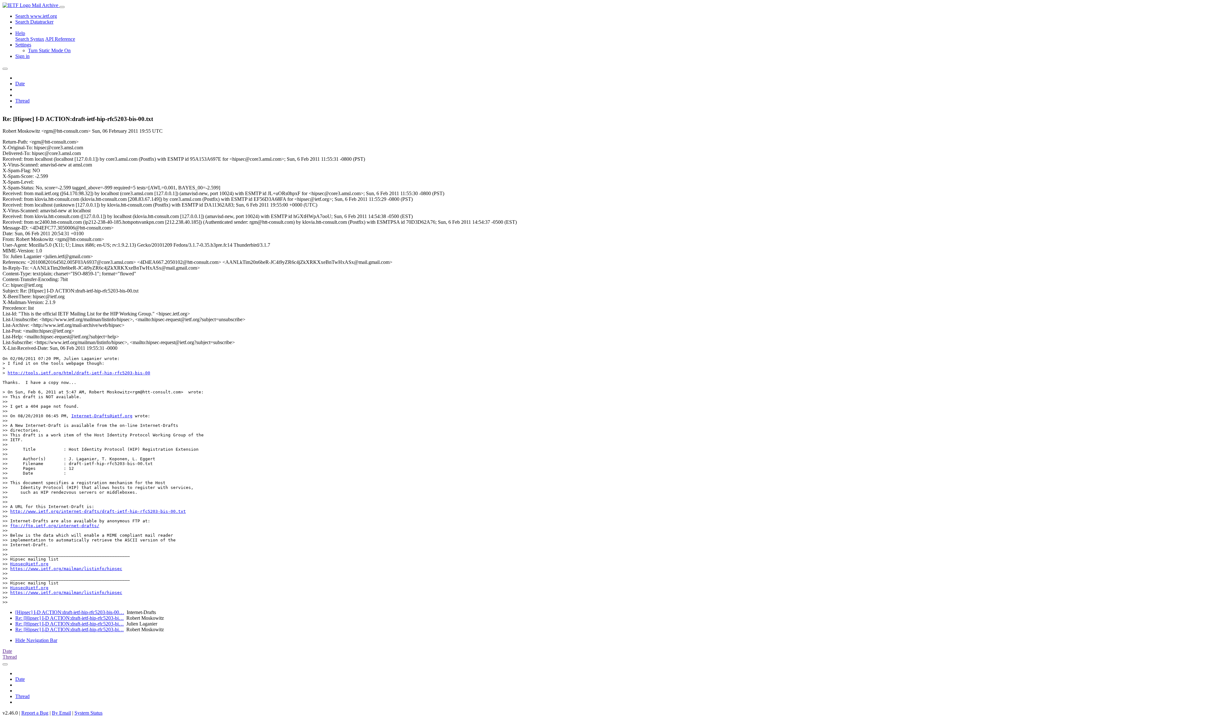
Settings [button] (23, 44)
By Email (61, 713)
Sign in (22, 56)
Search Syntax (29, 39)
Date (20, 83)
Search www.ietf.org (36, 16)
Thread (22, 100)
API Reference (60, 39)
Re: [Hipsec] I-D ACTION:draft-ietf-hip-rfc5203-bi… (69, 618)
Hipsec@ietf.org (29, 564)
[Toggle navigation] (62, 7)
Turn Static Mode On (49, 50)
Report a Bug (34, 713)
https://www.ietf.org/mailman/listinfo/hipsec (66, 568)
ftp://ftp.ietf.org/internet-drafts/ (54, 525)
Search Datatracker (34, 22)
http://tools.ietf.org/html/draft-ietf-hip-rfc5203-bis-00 (79, 373)
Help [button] (20, 33)
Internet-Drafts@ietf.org (101, 416)
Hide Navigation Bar (36, 640)
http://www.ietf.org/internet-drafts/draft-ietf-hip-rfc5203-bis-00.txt (98, 511)
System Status (88, 713)
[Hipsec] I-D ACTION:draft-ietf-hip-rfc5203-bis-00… (69, 612)
